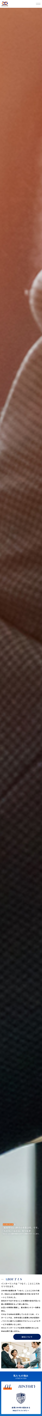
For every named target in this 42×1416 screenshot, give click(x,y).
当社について (27, 1337)
